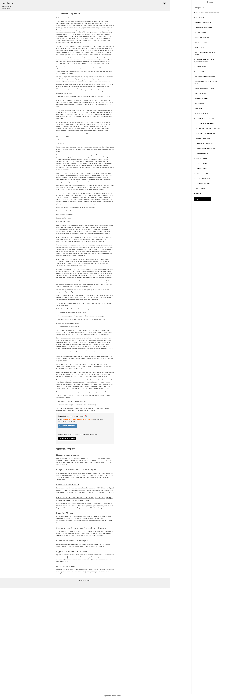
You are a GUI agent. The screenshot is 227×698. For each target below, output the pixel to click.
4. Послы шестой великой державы (204, 89)
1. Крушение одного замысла (202, 23)
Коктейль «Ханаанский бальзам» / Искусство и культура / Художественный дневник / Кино (84, 499)
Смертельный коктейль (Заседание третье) (77, 469)
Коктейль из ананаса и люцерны (72, 540)
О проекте (80, 580)
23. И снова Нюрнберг (200, 168)
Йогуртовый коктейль (67, 566)
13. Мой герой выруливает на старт (204, 133)
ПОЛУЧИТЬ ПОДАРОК (67, 426)
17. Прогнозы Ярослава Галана (203, 143)
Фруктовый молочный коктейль (71, 551)
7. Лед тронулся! (199, 103)
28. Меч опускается (199, 188)
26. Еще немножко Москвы (202, 178)
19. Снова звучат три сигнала (202, 153)
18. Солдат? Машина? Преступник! (204, 148)
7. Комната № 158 (199, 47)
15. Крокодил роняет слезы (202, 138)
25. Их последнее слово (201, 173)
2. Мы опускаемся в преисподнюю (204, 76)
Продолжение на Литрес (202, 199)
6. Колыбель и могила (200, 42)
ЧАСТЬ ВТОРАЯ (199, 72)
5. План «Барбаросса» (200, 94)
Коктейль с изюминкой (67, 484)
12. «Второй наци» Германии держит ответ (207, 128)
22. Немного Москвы (200, 163)
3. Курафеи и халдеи (200, 32)
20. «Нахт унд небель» (200, 158)
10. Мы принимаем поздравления (204, 118)
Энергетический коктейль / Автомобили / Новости (81, 527)
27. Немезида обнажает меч (202, 183)
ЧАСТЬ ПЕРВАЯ (199, 18)
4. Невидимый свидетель (201, 37)
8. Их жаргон (198, 108)
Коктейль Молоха (64, 513)
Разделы (88, 580)
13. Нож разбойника (200, 67)
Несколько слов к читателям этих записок (206, 13)
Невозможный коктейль (67, 454)
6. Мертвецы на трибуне (201, 98)
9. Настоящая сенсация (201, 113)
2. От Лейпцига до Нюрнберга (203, 27)
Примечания (197, 193)
